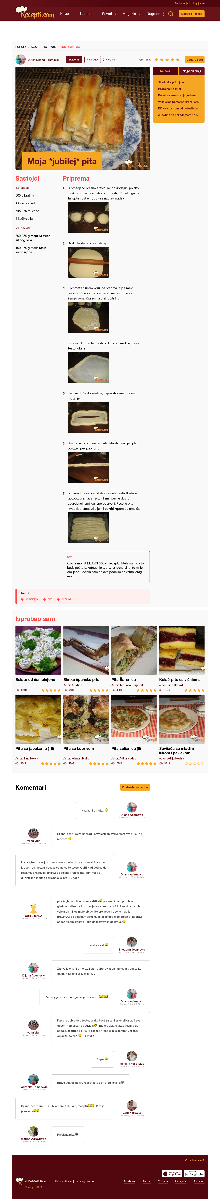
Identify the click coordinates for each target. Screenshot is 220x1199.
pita (50, 599)
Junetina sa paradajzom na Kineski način (178, 114)
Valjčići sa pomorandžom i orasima (178, 101)
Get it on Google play (194, 1173)
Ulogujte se (198, 3)
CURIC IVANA (33, 915)
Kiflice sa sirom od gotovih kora (178, 108)
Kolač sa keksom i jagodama (177, 95)
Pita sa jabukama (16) (38, 730)
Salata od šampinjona (38, 659)
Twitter (147, 1181)
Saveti (107, 14)
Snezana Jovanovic (132, 949)
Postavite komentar (135, 787)
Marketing (79, 1181)
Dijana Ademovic (47, 59)
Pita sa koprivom (86, 730)
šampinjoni (31, 599)
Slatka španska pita (86, 659)
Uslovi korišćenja (64, 1181)
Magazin (129, 14)
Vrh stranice (193, 1160)
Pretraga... (170, 13)
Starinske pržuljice (171, 82)
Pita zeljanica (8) (134, 730)
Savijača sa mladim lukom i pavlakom (182, 730)
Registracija (181, 3)
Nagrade (153, 14)
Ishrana (85, 14)
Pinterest (199, 1181)
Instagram (180, 1181)
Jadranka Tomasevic (34, 1087)
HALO (38, 1187)
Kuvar (64, 14)
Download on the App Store (172, 1173)
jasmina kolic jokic (132, 1063)
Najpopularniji (192, 71)
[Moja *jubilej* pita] (104, 217)
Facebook (129, 1181)
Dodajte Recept (191, 13)
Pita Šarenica (134, 659)
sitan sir (66, 599)
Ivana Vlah (33, 840)
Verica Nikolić (132, 1112)
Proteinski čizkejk (170, 88)
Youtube (163, 1181)
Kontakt (91, 1181)
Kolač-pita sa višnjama (182, 659)
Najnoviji (165, 71)
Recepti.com (35, 12)
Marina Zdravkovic (33, 1138)
